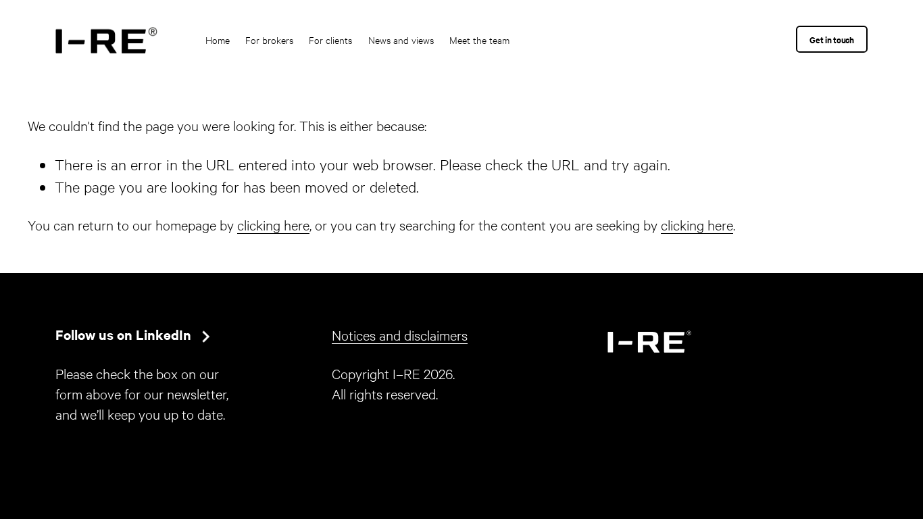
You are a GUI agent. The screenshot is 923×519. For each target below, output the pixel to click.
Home (217, 39)
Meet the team (479, 39)
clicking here (273, 224)
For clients (330, 39)
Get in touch (831, 39)
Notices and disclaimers (400, 334)
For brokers (269, 39)
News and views (401, 39)
